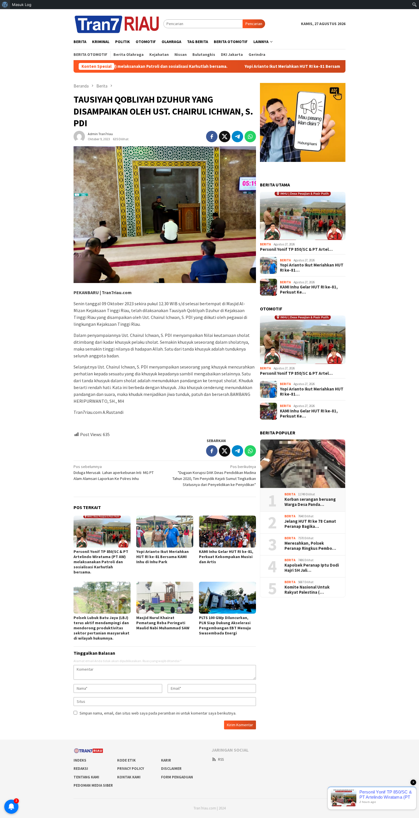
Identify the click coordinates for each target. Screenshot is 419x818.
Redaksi (81, 768)
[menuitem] (5, 4)
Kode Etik (126, 760)
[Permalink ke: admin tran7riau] (79, 136)
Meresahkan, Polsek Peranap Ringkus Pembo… (310, 546)
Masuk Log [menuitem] (21, 4)
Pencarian (253, 23)
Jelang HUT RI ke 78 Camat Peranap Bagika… (310, 524)
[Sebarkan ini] (211, 136)
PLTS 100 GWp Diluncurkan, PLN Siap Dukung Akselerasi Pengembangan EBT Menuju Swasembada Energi (225, 625)
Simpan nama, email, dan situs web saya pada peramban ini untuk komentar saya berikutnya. (158, 713)
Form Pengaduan (177, 777)
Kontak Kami (129, 777)
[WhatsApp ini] (250, 136)
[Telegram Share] (237, 136)
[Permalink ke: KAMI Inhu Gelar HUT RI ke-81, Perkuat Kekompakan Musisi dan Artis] (227, 532)
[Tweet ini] (224, 136)
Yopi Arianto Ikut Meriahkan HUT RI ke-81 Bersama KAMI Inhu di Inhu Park (275, 66)
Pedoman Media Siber (93, 785)
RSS (221, 759)
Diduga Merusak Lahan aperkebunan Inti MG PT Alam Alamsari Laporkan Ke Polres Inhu (114, 472)
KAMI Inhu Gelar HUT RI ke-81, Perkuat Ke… (309, 289)
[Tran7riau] (118, 23)
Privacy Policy (130, 768)
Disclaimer (171, 768)
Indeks (80, 760)
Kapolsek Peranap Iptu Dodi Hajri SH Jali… (311, 568)
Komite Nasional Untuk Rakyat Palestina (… (306, 590)
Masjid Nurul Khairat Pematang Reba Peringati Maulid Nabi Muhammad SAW (162, 622)
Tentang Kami (86, 777)
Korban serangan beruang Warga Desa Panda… (310, 502)
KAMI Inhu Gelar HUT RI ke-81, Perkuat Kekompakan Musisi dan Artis (226, 556)
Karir (166, 760)
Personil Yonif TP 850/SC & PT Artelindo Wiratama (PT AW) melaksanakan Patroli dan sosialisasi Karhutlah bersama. (101, 562)
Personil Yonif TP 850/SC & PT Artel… (296, 249)
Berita (265, 244)
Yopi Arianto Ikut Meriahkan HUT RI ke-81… (311, 268)
